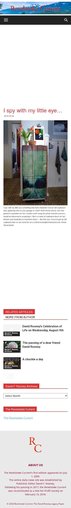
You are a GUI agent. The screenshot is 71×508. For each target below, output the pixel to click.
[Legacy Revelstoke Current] (35, 8)
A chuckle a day (32, 359)
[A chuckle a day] (12, 363)
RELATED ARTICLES (19, 312)
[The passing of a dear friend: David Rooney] (12, 347)
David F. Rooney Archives (11, 334)
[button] (66, 20)
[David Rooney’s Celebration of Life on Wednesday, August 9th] (12, 330)
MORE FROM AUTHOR (20, 317)
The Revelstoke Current (18, 418)
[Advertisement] (35, 61)
